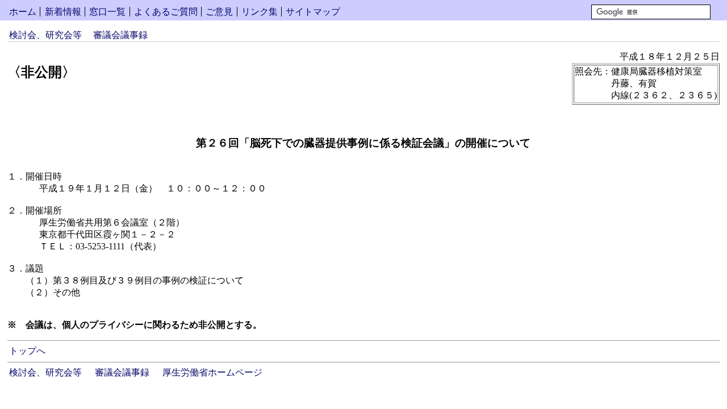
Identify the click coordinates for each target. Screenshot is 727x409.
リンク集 (259, 11)
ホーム (22, 11)
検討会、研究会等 (45, 35)
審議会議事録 (120, 35)
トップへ (27, 351)
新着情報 (63, 11)
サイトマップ (313, 11)
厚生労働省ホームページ (212, 372)
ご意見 (219, 11)
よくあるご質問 (166, 11)
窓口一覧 (107, 11)
